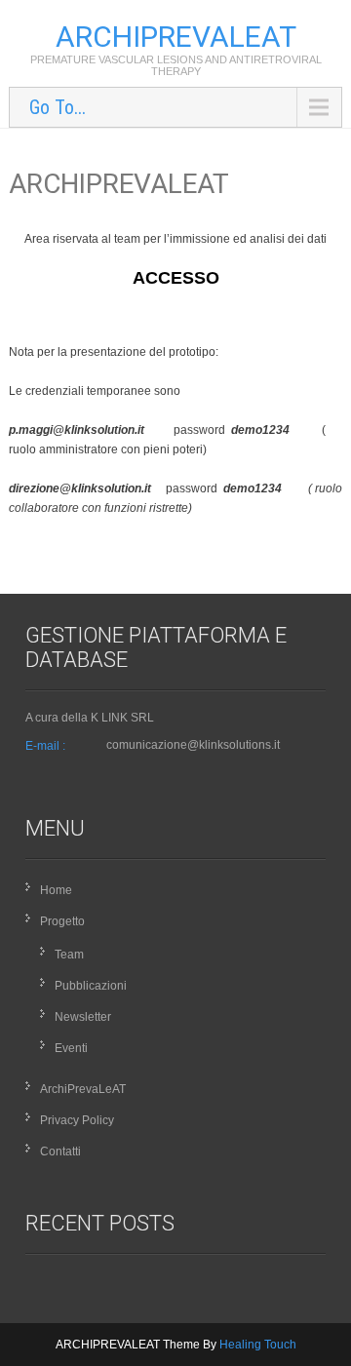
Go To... (57, 107)
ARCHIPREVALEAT (176, 37)
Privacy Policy (77, 1120)
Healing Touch (257, 1344)
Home (56, 890)
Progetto (62, 921)
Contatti (60, 1151)
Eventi (71, 1048)
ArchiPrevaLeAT (83, 1089)
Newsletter (83, 1017)
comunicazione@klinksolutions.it (193, 745)
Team (69, 954)
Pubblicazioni (91, 986)
